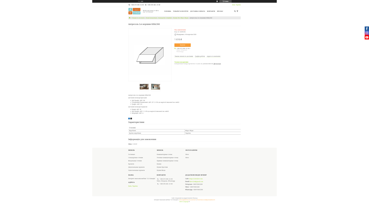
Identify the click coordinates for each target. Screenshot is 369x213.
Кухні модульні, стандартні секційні (159, 18)
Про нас (220, 11)
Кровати (131, 164)
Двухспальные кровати (136, 167)
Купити (182, 45)
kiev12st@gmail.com (196, 181)
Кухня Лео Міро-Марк (180, 18)
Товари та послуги (180, 11)
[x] (131, 119)
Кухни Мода (161, 170)
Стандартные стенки (135, 157)
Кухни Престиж (162, 167)
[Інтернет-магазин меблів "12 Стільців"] (135, 11)
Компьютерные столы (164, 154)
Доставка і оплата (197, 11)
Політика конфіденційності (206, 200)
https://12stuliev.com (196, 179)
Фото (187, 154)
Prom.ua (195, 198)
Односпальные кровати (136, 170)
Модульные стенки (135, 161)
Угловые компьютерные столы (167, 157)
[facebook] (129, 119)
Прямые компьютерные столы (167, 161)
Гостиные (131, 154)
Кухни (159, 164)
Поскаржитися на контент (188, 200)
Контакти (211, 11)
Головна (167, 11)
